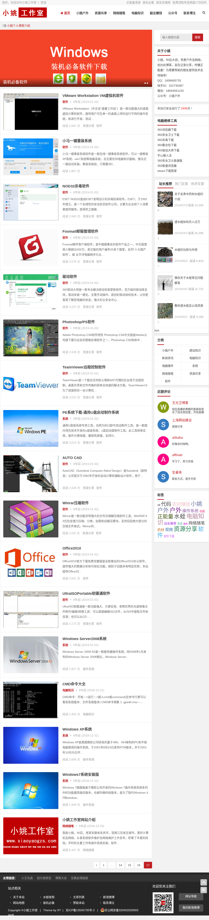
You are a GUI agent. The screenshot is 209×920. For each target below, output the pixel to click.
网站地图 (18, 902)
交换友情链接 (79, 878)
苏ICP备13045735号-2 (80, 910)
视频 (169, 530)
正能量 (165, 516)
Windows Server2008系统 (84, 639)
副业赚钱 (156, 13)
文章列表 (78, 897)
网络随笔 (119, 13)
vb (158, 504)
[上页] (96, 865)
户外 (175, 510)
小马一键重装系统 (77, 141)
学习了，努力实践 (182, 461)
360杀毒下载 (165, 140)
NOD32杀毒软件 (75, 186)
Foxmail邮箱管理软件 (80, 231)
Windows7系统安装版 (80, 775)
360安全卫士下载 (168, 134)
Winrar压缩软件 (75, 503)
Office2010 (71, 548)
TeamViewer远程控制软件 (84, 367)
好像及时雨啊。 (181, 443)
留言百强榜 (163, 2)
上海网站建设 (182, 420)
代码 (166, 504)
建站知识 (195, 350)
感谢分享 (177, 426)
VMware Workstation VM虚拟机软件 (92, 96)
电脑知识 (137, 13)
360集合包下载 (167, 145)
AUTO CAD (72, 458)
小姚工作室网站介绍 (79, 820)
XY (59, 910)
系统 (65, 418)
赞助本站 (78, 902)
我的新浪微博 (191, 907)
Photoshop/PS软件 (78, 322)
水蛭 (180, 516)
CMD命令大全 (74, 684)
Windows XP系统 (77, 729)
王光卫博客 (180, 402)
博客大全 (61, 878)
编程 (185, 523)
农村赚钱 (181, 504)
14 (120, 865)
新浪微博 (109, 897)
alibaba (177, 437)
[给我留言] (203, 890)
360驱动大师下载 (168, 150)
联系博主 (189, 13)
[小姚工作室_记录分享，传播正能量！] (24, 16)
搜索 (197, 37)
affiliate (177, 455)
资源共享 (101, 13)
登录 (43, 2)
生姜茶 (177, 472)
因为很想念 (44, 878)
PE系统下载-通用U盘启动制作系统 (90, 412)
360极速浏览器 (167, 165)
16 (138, 865)
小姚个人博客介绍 (18, 25)
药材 (160, 530)
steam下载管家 (167, 170)
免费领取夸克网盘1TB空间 (189, 2)
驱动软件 (69, 277)
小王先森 (27, 878)
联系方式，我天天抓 (184, 478)
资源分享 (88, 125)
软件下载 (169, 536)
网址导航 (191, 896)
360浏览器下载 (167, 129)
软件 (65, 101)
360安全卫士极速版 (169, 160)
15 (129, 865)
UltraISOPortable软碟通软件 (86, 593)
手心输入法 (164, 155)
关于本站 (18, 897)
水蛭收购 (48, 897)
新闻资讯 (167, 358)
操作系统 (88, 669)
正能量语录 (133, 2)
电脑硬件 (167, 365)
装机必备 (148, 2)
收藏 (202, 511)
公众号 (172, 13)
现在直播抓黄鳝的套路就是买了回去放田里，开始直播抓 (188, 412)
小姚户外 (82, 13)
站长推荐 (170, 523)
